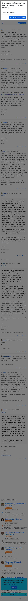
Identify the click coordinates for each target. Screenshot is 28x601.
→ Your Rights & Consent (17, 17)
